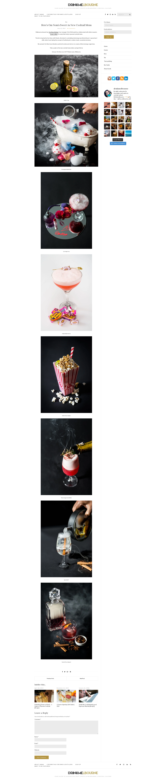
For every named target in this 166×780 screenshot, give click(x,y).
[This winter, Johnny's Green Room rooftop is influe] (128, 105)
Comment (37, 719)
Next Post (82, 678)
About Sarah (39, 14)
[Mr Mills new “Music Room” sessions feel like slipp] (114, 105)
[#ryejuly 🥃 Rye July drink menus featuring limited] (107, 112)
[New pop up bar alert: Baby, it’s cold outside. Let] (114, 126)
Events (106, 50)
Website (36, 750)
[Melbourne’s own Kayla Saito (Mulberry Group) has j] (114, 112)
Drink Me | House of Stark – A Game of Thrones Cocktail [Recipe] (43, 706)
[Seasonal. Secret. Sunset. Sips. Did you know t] (121, 133)
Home (105, 46)
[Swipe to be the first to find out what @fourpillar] (107, 105)
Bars (105, 54)
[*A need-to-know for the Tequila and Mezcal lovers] (107, 133)
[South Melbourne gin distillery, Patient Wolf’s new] (114, 133)
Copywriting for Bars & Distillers (60, 14)
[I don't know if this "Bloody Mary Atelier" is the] (107, 119)
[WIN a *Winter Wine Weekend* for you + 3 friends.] (121, 112)
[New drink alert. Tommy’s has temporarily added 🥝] (128, 119)
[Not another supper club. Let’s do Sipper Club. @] (121, 119)
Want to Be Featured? (42, 16)
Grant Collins (53, 34)
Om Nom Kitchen (53, 32)
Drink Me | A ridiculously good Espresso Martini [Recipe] (88, 705)
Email (36, 743)
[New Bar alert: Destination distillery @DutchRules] (128, 126)
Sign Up (78, 14)
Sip (66, 22)
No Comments (71, 28)
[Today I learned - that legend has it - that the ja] (107, 126)
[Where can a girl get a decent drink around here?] (128, 112)
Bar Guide (107, 65)
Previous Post (50, 678)
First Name (107, 22)
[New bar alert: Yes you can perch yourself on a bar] (128, 133)
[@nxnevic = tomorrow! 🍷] (121, 105)
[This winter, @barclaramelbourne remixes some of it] (114, 119)
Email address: (108, 29)
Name (36, 737)
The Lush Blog (108, 61)
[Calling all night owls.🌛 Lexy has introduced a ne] (121, 126)
